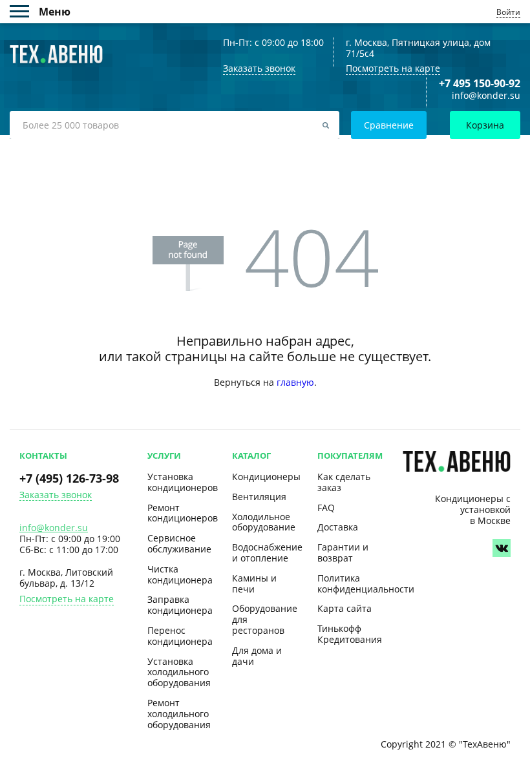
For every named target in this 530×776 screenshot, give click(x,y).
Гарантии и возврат (342, 552)
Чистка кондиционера (180, 574)
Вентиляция (259, 496)
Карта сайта (344, 608)
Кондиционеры (266, 476)
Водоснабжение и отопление (267, 552)
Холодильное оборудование (263, 522)
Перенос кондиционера (180, 635)
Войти (508, 11)
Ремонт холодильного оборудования (179, 714)
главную (295, 382)
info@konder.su (486, 95)
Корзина (485, 125)
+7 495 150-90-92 (479, 83)
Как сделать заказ (343, 482)
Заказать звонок (55, 495)
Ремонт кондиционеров (182, 513)
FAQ (326, 507)
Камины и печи (254, 583)
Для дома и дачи (257, 655)
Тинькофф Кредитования (349, 633)
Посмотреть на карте (393, 68)
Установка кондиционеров (182, 482)
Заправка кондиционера (180, 604)
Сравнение (389, 125)
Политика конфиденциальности (365, 583)
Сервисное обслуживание (179, 543)
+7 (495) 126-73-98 (69, 478)
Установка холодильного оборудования (179, 672)
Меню (24, 11)
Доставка (337, 527)
